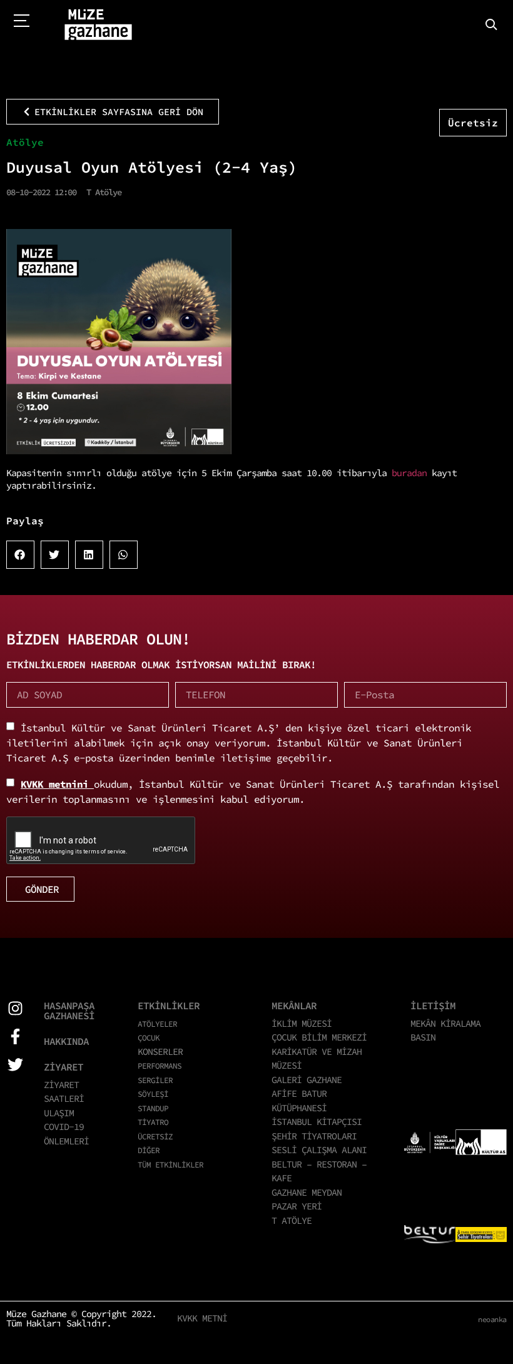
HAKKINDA (66, 1041)
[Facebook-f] (15, 1036)
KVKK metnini (57, 784)
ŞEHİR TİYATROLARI (314, 1136)
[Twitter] (15, 1065)
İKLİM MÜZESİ (302, 1023)
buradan (409, 473)
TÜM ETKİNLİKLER (170, 1164)
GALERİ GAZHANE (307, 1080)
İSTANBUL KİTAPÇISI (317, 1121)
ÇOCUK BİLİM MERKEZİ (319, 1037)
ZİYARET (63, 1067)
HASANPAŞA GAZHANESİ (69, 1010)
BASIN (422, 1037)
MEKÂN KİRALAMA (445, 1023)
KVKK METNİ (202, 1318)
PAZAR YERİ (297, 1206)
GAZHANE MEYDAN (307, 1192)
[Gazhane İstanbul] (98, 25)
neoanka (492, 1319)
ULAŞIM (59, 1113)
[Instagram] (15, 1008)
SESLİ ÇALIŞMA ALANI (319, 1150)
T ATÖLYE (292, 1220)
